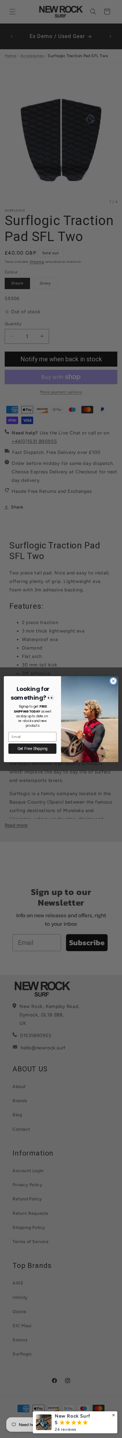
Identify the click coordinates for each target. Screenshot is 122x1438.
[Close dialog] (113, 680)
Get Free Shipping (33, 748)
